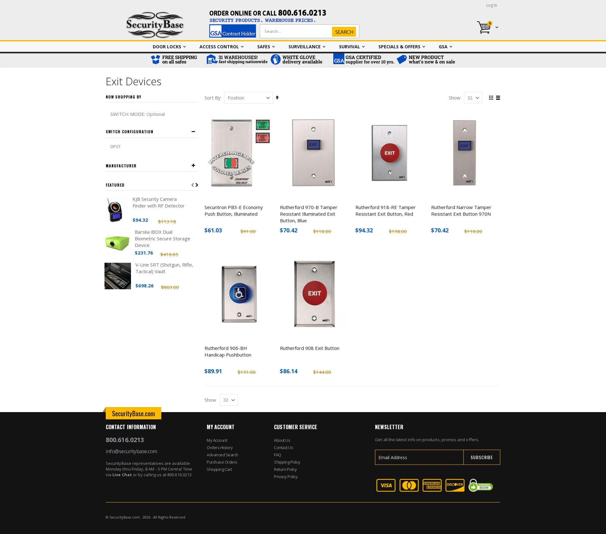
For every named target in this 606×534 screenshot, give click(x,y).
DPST (115, 146)
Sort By (213, 97)
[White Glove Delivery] (299, 60)
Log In (491, 5)
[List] (498, 98)
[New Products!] (426, 60)
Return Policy (285, 469)
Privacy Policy (286, 476)
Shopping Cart (219, 469)
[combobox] (308, 31)
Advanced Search (222, 455)
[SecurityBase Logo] (155, 25)
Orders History (220, 447)
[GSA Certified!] (363, 60)
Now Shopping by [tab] (123, 96)
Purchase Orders (222, 462)
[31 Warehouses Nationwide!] (236, 60)
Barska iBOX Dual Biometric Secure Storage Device (162, 238)
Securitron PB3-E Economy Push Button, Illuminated (234, 210)
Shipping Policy (287, 462)
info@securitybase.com (131, 451)
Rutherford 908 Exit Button (309, 348)
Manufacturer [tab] (121, 165)
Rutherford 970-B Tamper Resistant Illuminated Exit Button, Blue (308, 214)
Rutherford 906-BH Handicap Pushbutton (228, 351)
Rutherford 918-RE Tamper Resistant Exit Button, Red (385, 210)
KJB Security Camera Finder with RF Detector (159, 202)
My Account (217, 440)
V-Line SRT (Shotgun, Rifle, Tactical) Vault (164, 267)
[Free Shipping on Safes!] (176, 60)
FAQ (277, 455)
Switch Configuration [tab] (129, 131)
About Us (282, 440)
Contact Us (283, 447)
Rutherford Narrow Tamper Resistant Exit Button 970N (461, 210)
